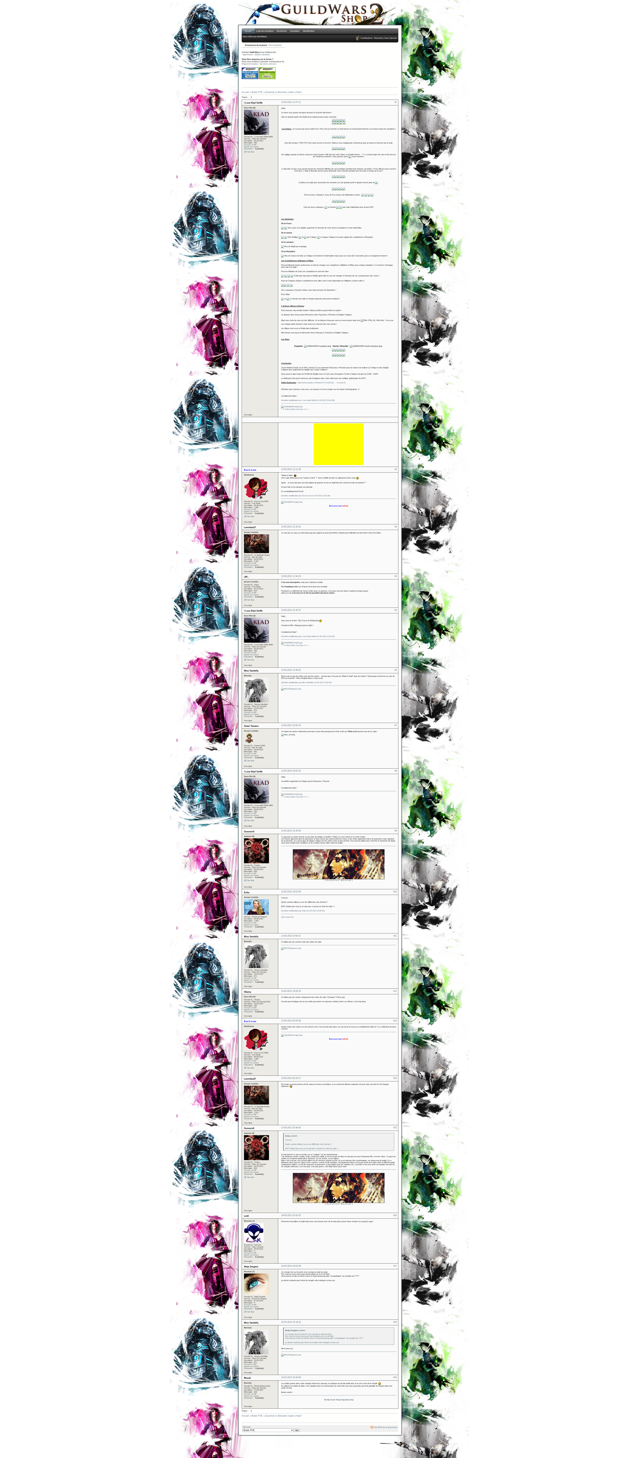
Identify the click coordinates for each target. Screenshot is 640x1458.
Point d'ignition (275, 45)
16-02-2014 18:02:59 (291, 1266)
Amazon (249, 54)
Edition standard (262, 54)
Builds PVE (257, 92)
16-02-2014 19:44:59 (291, 1377)
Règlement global (250, 64)
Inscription (295, 31)
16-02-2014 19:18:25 (291, 1322)
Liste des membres (265, 31)
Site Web (250, 152)
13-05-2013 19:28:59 (291, 830)
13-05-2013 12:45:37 (291, 610)
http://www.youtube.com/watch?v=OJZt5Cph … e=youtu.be (322, 383)
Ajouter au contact (251, 147)
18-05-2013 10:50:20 (291, 1215)
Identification (308, 31)
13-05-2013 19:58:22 (291, 936)
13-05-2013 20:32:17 (291, 1078)
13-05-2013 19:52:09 (291, 891)
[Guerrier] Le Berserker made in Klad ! (283, 92)
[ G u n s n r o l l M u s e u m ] (338, 880)
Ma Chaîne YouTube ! (295, 409)
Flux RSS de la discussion (385, 1427)
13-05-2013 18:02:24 (291, 771)
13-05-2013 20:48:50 (291, 1127)
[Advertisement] (353, 65)
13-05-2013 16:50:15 (291, 725)
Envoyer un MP (250, 145)
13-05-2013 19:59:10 (291, 991)
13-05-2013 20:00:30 (291, 1020)
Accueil (248, 31)
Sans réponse (390, 38)
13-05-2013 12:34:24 (291, 576)
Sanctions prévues (268, 64)
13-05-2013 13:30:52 (291, 670)
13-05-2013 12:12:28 (291, 469)
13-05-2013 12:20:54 (291, 526)
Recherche (282, 31)
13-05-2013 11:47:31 (291, 102)
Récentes (378, 38)
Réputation (248, 149)
